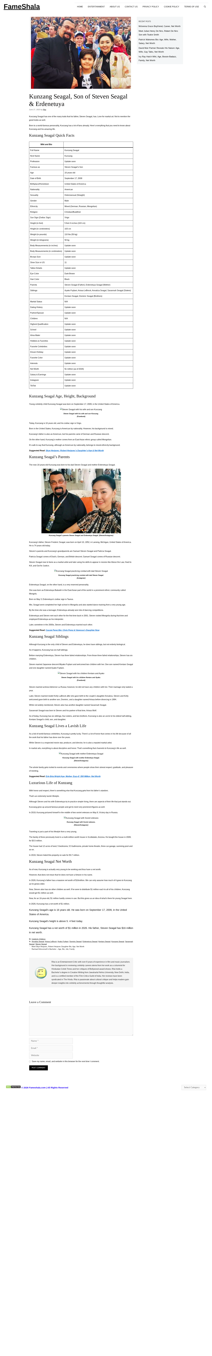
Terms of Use (191, 7)
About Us (115, 7)
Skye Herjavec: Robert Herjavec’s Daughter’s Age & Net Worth (75, 451)
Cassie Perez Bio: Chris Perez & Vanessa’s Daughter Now (72, 630)
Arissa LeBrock (51, 941)
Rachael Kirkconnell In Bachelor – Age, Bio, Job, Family (53, 949)
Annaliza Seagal (38, 941)
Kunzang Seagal (117, 941)
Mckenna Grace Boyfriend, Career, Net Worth (159, 26)
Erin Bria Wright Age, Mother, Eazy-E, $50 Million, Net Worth (73, 776)
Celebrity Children (39, 939)
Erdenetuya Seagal (90, 941)
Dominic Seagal (75, 941)
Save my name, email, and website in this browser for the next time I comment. (65, 1061)
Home (80, 7)
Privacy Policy (151, 7)
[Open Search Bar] (204, 6)
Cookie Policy (171, 7)
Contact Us (131, 7)
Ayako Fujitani (63, 941)
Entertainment (96, 7)
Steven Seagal (41, 944)
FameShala (22, 6)
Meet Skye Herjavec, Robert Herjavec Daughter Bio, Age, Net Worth (58, 946)
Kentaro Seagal (104, 941)
